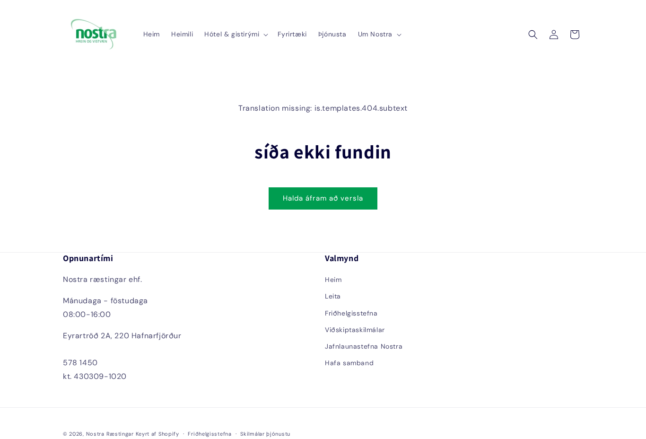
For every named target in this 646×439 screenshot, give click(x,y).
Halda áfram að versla (323, 198)
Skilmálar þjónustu (265, 433)
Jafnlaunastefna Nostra (363, 346)
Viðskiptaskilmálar (355, 329)
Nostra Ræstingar (110, 433)
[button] (235, 34)
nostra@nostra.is (95, 349)
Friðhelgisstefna (351, 313)
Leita (333, 296)
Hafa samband (349, 363)
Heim (333, 279)
